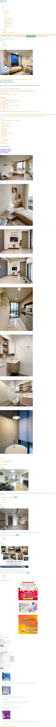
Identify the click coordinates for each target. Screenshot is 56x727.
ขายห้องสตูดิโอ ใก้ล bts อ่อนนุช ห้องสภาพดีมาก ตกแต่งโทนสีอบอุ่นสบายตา (13, 570)
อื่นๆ (5, 28)
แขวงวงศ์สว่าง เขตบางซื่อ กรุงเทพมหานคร (7, 38)
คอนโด (5, 14)
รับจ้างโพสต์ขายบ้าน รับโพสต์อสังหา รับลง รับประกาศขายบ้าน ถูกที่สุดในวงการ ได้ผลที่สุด (15, 702)
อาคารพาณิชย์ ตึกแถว (7, 18)
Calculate (1, 645)
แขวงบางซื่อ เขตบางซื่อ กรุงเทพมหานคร (7, 497)
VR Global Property (3, 580)
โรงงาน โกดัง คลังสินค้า (8, 23)
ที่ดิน (5, 16)
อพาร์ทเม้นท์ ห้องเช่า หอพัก (8, 21)
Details (16, 497)
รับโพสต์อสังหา (4, 30)
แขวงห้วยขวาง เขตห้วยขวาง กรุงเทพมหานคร (8, 534)
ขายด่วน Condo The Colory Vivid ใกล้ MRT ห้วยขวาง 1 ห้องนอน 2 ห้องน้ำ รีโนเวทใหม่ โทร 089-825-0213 (19, 532)
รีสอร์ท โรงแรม (6, 25)
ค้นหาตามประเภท (5, 11)
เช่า (2, 9)
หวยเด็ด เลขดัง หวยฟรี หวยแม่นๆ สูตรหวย (8, 32)
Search (1, 668)
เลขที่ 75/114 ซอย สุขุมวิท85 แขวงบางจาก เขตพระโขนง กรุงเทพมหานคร (13, 572)
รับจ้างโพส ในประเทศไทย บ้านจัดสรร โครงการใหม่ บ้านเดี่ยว (11, 707)
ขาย (3, 7)
